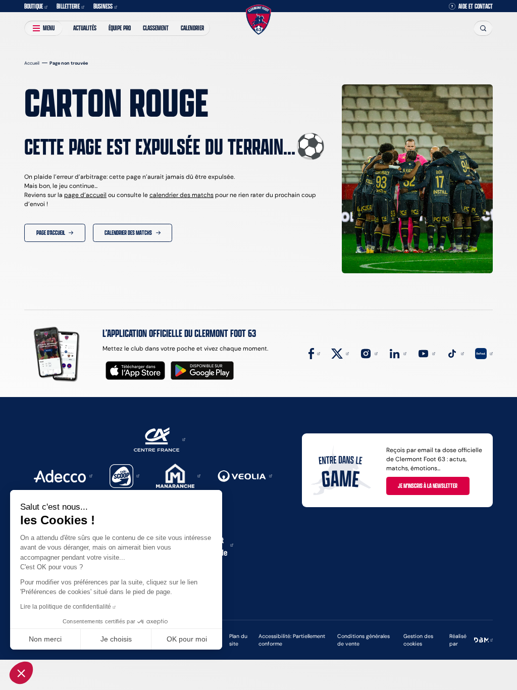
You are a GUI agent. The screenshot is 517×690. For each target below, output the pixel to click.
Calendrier (192, 27)
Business (103, 6)
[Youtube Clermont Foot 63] (426, 353)
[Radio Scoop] (124, 475)
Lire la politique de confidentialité (65, 606)
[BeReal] (484, 353)
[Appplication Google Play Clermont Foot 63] (202, 370)
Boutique (33, 6)
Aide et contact (475, 6)
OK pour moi (187, 639)
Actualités (84, 27)
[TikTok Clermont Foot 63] (455, 353)
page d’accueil (85, 195)
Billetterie (68, 6)
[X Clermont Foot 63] (340, 353)
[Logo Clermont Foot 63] (258, 20)
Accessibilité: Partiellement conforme (291, 640)
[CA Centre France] (159, 438)
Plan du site (238, 640)
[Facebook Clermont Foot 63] (314, 353)
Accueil (31, 63)
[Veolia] (245, 475)
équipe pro (120, 27)
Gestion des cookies (418, 640)
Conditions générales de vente (363, 640)
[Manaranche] (178, 475)
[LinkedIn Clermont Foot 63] (397, 353)
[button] (21, 673)
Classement (156, 27)
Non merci (45, 639)
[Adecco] (62, 475)
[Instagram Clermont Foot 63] (369, 353)
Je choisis (116, 639)
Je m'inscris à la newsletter (427, 485)
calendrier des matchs (181, 195)
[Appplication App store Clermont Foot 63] (135, 370)
